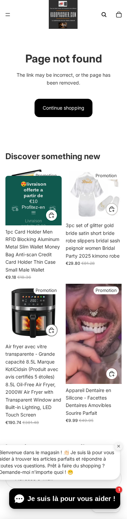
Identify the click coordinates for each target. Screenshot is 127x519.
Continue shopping (63, 108)
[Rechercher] (104, 14)
